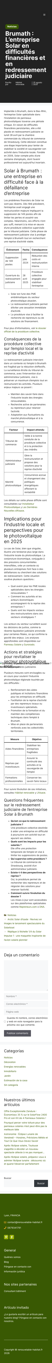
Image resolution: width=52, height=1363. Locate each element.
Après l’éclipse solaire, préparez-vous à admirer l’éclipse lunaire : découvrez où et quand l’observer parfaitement (25, 1160)
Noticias (8, 1057)
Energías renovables (15, 1066)
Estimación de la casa (15, 1080)
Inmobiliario (10, 1071)
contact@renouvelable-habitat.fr (24, 1222)
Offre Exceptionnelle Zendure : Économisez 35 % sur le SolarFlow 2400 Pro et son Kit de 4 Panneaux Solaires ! (25, 1114)
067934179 (13, 1227)
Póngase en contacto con (17, 1266)
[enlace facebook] (12, 1237)
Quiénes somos (12, 1257)
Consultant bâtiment (15, 1291)
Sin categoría (11, 1085)
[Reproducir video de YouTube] (26, 681)
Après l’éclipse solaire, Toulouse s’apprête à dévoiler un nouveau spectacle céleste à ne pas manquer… (24, 1149)
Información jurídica (14, 1271)
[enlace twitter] (6, 1237)
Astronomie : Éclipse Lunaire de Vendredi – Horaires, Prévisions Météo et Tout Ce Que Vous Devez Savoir (26, 1137)
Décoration (10, 1062)
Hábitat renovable (20, 83)
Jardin (7, 1075)
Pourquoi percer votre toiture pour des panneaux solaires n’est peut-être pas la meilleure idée (25, 1126)
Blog (6, 1262)
